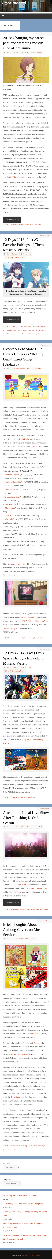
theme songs (41, 334)
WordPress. (35, 1256)
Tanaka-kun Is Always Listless (24, 334)
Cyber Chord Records (34, 1146)
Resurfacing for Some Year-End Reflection (19, 1196)
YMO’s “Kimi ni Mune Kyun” (33, 621)
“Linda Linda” (24, 439)
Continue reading (12, 219)
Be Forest (17, 892)
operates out (34, 1034)
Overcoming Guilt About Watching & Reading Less (23, 1204)
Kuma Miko (8, 330)
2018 (12, 224)
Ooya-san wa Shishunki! (24, 330)
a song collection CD (17, 564)
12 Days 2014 (15, 797)
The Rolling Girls (39, 638)
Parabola (25, 1256)
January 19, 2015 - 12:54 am (21, 368)
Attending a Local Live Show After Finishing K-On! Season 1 (26, 817)
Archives (6, 1163)
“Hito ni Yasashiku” (12, 475)
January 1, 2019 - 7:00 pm (20, 52)
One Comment (44, 34)
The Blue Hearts (28, 638)
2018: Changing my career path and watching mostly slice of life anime (23, 43)
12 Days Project (9, 258)
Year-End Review (36, 52)
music (31, 224)
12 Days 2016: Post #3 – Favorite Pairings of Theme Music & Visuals (24, 244)
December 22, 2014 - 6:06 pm (21, 667)
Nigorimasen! (13, 3)
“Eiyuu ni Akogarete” (12, 497)
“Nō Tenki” (8, 504)
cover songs (23, 1146)
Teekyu (35, 334)
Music (22, 258)
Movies (27, 224)
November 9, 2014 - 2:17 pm (21, 939)
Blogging (21, 224)
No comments (44, 235)
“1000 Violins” (10, 489)
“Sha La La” (9, 519)
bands (17, 909)
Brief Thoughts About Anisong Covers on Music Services (23, 929)
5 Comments (44, 920)
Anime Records (15, 1146)
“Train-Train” (9, 515)
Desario (33, 888)
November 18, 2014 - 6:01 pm (21, 827)
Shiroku (37, 1043)
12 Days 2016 (15, 326)
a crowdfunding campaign (21, 1054)
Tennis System (42, 888)
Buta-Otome (16, 1097)
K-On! (33, 909)
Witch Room (25, 885)
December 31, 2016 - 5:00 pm (21, 254)
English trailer (34, 447)
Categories (7, 1179)
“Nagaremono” (10, 508)
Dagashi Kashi (36, 326)
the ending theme (27, 617)
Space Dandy (32, 797)
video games (37, 224)
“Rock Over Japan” (10, 628)
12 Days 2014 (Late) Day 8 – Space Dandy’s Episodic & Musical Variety (25, 658)
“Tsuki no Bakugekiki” (13, 482)
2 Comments (44, 345)
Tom (8, 52)
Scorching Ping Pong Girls (39, 330)
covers (17, 638)
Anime (16, 224)
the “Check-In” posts (17, 177)
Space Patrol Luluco (9, 334)
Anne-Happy (27, 326)
